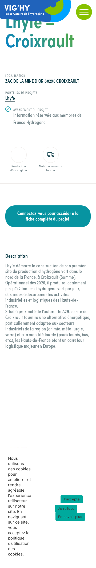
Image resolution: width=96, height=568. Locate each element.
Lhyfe (10, 97)
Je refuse (66, 508)
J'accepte (71, 499)
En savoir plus (70, 516)
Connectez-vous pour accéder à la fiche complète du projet (48, 216)
